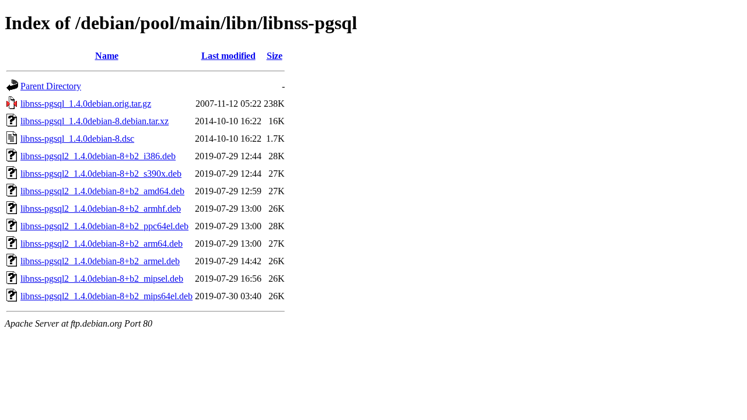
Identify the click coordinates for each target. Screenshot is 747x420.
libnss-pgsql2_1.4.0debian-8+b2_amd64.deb (102, 191)
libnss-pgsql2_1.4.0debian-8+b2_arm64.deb (101, 244)
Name (106, 56)
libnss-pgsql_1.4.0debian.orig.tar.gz (85, 103)
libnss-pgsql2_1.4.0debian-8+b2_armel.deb (100, 261)
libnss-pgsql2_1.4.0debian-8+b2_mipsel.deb (101, 279)
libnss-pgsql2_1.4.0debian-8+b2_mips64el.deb (106, 296)
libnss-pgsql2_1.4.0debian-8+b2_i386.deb (98, 156)
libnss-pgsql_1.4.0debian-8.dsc (77, 139)
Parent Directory (50, 86)
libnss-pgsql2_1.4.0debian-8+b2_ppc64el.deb (104, 226)
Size (274, 56)
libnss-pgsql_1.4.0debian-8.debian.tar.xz (94, 121)
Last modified (228, 56)
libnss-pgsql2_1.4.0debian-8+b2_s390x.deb (100, 173)
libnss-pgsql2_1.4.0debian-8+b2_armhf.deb (100, 209)
